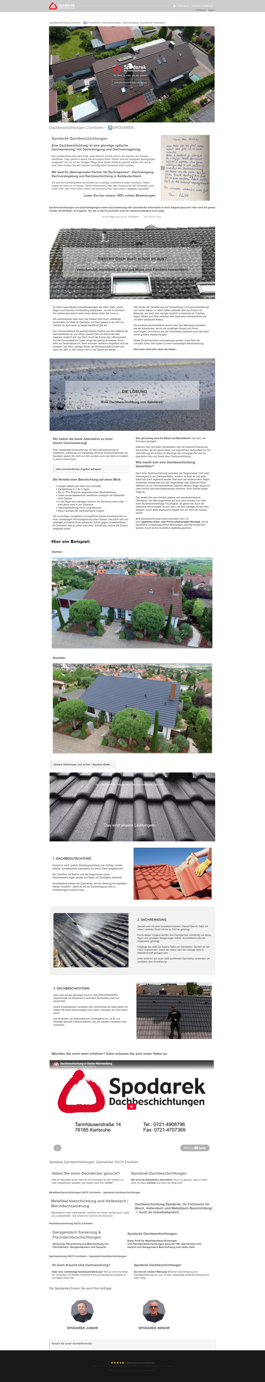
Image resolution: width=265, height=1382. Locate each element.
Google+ (160, 1366)
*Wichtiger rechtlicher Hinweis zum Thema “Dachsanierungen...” (132, 1370)
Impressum (151, 1366)
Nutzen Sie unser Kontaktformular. (72, 1343)
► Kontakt (168, 1366)
